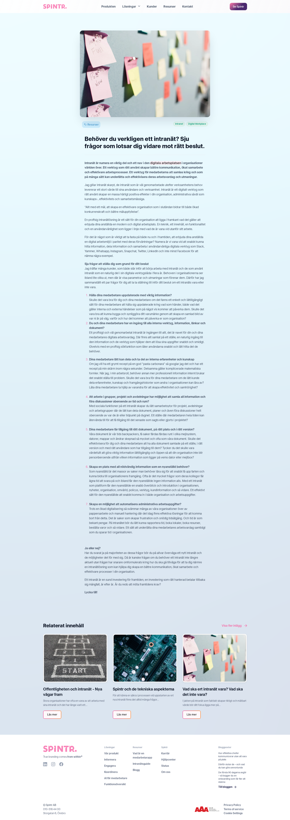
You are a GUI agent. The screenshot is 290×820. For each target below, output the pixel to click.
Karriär (165, 753)
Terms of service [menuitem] (234, 809)
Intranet (179, 123)
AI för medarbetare (115, 778)
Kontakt (187, 6)
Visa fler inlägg (232, 625)
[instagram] (53, 764)
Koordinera (111, 772)
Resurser (169, 6)
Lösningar (129, 6)
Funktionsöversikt (115, 784)
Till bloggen (225, 787)
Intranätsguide (141, 763)
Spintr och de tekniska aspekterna (143, 689)
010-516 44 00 (51, 809)
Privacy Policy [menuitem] (232, 805)
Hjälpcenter (168, 759)
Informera (110, 759)
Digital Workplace (197, 123)
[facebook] (61, 764)
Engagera (110, 765)
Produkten (108, 6)
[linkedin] (45, 764)
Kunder (152, 6)
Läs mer (52, 714)
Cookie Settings (233, 813)
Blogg (136, 770)
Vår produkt (111, 753)
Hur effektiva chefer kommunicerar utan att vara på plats (232, 756)
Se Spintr (238, 6)
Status (165, 765)
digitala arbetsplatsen (165, 163)
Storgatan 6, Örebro (54, 813)
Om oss (165, 772)
